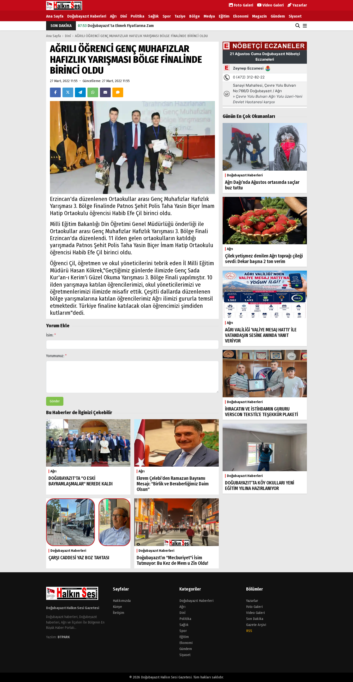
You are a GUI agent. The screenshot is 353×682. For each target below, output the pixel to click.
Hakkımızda (122, 600)
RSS (249, 631)
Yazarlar (299, 5)
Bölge (194, 16)
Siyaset (295, 16)
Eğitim (224, 16)
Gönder (55, 401)
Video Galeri (273, 5)
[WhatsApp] (92, 92)
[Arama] (297, 25)
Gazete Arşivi (256, 625)
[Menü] (305, 26)
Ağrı (113, 16)
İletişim (118, 613)
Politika (137, 16)
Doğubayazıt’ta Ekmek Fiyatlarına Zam (116, 25)
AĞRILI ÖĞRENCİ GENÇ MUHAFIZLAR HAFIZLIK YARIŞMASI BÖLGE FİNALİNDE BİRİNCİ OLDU (141, 36)
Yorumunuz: (56, 356)
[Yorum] (117, 92)
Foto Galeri (243, 5)
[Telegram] (80, 92)
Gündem (278, 16)
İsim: (51, 335)
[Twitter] (67, 92)
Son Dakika (254, 619)
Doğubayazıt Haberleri (86, 16)
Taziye (180, 16)
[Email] (105, 92)
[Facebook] (55, 92)
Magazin (259, 16)
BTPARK (64, 637)
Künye (117, 607)
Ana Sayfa (54, 16)
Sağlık (153, 16)
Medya (209, 16)
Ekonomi (240, 16)
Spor (167, 16)
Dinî (123, 16)
